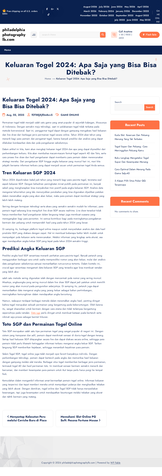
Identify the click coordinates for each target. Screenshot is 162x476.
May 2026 (130, 6)
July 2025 (120, 19)
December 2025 (140, 11)
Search (118, 102)
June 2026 (116, 6)
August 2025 (142, 15)
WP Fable (115, 462)
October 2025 (106, 15)
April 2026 (143, 6)
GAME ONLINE (157, 16)
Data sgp (35, 313)
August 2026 (90, 6)
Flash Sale (150, 34)
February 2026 (106, 11)
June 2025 (132, 19)
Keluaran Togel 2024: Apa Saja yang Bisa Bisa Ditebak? (86, 78)
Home (7, 50)
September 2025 (124, 15)
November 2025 (88, 15)
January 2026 (123, 11)
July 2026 (104, 6)
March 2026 (90, 11)
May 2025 (145, 19)
